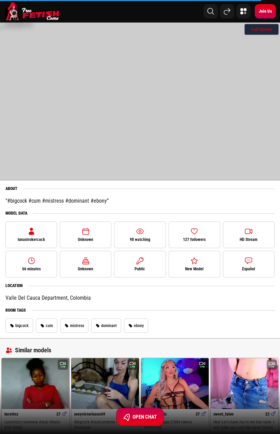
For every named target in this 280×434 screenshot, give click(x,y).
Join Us (265, 11)
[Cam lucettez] (35, 383)
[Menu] (243, 11)
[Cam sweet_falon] (244, 383)
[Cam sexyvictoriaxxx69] (105, 383)
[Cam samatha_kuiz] (175, 383)
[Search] (211, 11)
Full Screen (261, 29)
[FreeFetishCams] (32, 11)
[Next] (227, 11)
